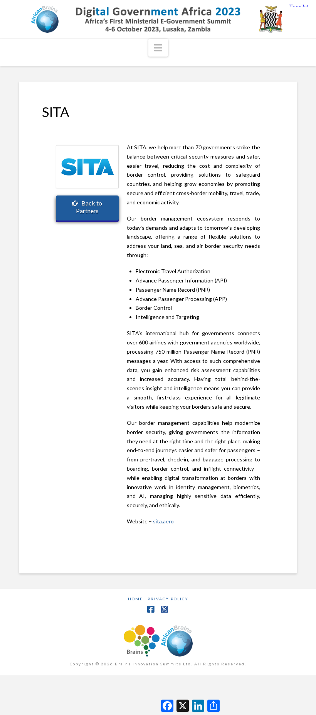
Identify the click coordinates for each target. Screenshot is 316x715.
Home (135, 598)
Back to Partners (89, 207)
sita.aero (163, 521)
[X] (165, 609)
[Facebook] (150, 609)
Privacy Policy (168, 598)
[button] (158, 48)
